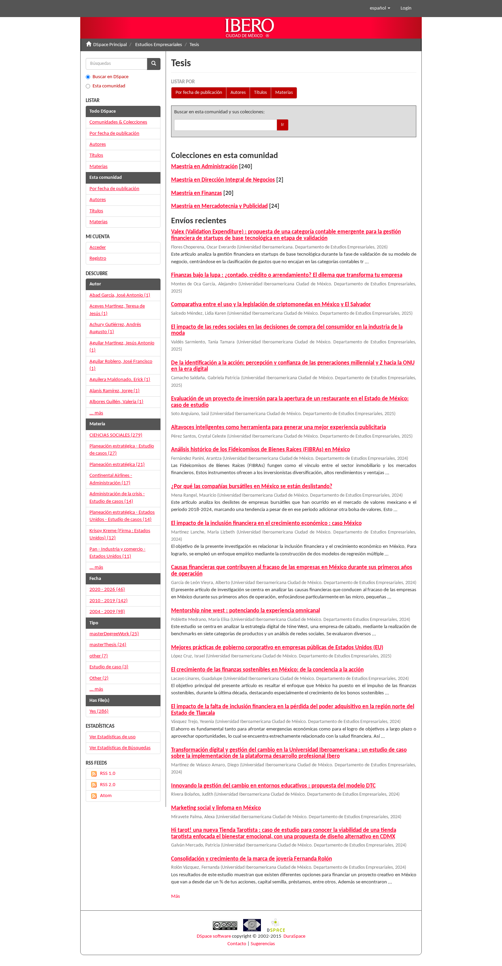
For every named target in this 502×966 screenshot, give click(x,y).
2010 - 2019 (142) (108, 600)
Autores (238, 92)
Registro (97, 258)
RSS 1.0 (107, 773)
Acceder (97, 247)
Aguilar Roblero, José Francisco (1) (120, 365)
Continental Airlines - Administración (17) (110, 479)
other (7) (98, 656)
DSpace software (214, 936)
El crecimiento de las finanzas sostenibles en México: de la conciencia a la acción (267, 670)
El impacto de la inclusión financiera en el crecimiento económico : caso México (266, 523)
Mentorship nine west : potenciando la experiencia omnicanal (245, 611)
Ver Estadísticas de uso (112, 737)
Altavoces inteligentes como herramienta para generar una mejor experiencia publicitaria (278, 427)
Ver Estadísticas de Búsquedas (120, 748)
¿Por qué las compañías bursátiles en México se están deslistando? (251, 486)
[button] (380, 8)
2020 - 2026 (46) (107, 589)
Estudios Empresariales (158, 44)
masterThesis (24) (107, 645)
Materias (284, 92)
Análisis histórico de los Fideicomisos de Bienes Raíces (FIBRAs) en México (260, 450)
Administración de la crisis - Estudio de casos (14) (117, 498)
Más (175, 896)
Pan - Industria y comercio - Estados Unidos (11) (117, 553)
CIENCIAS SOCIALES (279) (115, 435)
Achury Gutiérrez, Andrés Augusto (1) (115, 328)
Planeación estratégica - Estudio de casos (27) (121, 450)
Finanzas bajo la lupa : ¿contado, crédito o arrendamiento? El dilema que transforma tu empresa (286, 275)
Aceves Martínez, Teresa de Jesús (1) (117, 310)
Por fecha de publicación (199, 92)
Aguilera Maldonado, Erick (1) (119, 379)
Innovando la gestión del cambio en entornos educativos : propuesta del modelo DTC (273, 786)
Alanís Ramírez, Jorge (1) (114, 391)
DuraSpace (294, 936)
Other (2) (99, 678)
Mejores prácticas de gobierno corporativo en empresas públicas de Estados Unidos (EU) (277, 648)
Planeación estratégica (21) (117, 464)
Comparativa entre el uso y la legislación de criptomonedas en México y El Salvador (271, 305)
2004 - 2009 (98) (107, 611)
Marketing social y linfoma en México (216, 808)
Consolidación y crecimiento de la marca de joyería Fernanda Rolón (251, 859)
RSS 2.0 (107, 784)
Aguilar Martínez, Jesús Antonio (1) (121, 347)
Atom (106, 795)
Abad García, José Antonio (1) (119, 295)
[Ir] (154, 64)
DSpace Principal (110, 44)
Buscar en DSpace (110, 77)
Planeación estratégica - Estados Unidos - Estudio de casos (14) (122, 516)
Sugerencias (263, 944)
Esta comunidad (109, 86)
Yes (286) (99, 711)
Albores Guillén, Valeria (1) (116, 401)
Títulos (260, 92)
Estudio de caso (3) (108, 667)
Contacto (236, 944)
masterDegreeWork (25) (114, 634)
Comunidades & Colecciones (118, 122)
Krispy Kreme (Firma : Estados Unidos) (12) (119, 534)
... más (96, 413)
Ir (282, 124)
